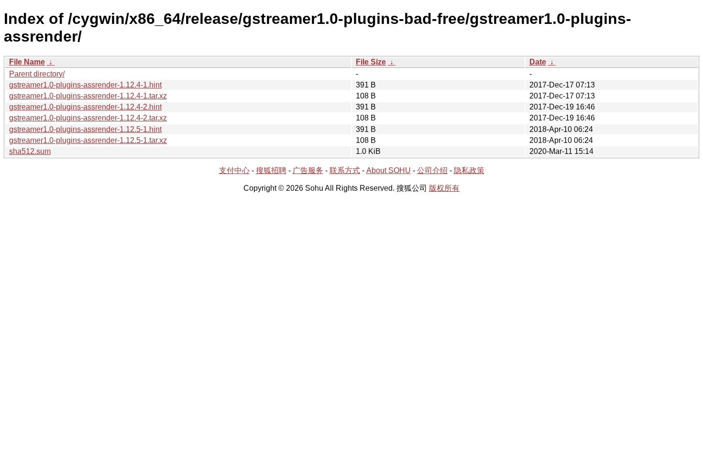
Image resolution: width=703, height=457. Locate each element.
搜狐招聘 (271, 170)
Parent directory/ (37, 74)
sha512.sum (30, 151)
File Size (371, 62)
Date (537, 62)
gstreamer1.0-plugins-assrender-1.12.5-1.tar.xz (88, 140)
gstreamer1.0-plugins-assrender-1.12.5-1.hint (85, 129)
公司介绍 (432, 170)
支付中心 (234, 170)
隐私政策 (469, 170)
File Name (27, 62)
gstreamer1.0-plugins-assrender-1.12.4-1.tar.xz (88, 96)
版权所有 (444, 188)
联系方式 (345, 170)
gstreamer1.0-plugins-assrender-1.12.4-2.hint (85, 107)
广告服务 (308, 170)
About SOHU (388, 170)
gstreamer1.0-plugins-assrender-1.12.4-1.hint (85, 85)
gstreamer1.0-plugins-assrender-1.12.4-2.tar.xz (88, 118)
